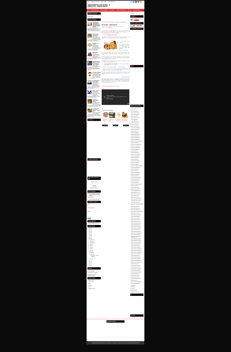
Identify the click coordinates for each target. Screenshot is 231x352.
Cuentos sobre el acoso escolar (136, 211)
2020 (90, 235)
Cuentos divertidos (134, 195)
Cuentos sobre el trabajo (135, 234)
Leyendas (132, 285)
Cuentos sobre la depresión (136, 250)
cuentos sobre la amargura (135, 238)
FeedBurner (96, 187)
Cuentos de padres (134, 175)
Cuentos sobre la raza (135, 273)
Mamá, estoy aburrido (94, 53)
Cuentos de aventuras (134, 139)
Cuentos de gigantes (134, 157)
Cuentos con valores (134, 122)
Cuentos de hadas (134, 159)
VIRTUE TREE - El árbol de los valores (105, 120)
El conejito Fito (133, 280)
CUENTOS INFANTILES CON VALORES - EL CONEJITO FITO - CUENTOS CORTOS (99, 5)
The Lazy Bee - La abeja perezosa (109, 24)
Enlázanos (90, 285)
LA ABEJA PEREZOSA (115, 86)
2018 (90, 238)
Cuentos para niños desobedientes (137, 203)
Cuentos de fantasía (134, 152)
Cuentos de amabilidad (135, 127)
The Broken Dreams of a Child (111, 120)
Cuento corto (133, 109)
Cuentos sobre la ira (134, 263)
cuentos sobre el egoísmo (135, 214)
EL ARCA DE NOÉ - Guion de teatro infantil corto (95, 35)
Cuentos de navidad (134, 169)
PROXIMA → (126, 125)
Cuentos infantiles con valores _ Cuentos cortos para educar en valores (94, 194)
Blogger (97, 199)
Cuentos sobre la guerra (135, 257)
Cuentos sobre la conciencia (136, 248)
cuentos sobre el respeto (135, 231)
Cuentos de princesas (135, 179)
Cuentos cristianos (134, 126)
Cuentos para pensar (134, 208)
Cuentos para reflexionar (135, 209)
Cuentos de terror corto (135, 192)
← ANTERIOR (105, 125)
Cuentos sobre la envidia (135, 253)
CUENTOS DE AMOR (103, 1)
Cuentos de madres (134, 162)
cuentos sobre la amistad (135, 240)
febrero (91, 251)
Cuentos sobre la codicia (135, 247)
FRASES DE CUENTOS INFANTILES (121, 10)
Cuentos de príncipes (134, 180)
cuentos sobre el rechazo (135, 226)
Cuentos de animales (134, 134)
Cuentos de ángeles (134, 132)
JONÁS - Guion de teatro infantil (95, 91)
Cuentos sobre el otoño (135, 221)
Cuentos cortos (133, 124)
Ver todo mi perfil (90, 197)
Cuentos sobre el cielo (135, 213)
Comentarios (110, 27)
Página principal (91, 280)
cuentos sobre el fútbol (135, 218)
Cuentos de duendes (134, 149)
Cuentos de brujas (134, 142)
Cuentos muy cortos (134, 197)
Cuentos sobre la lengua (135, 265)
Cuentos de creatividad (135, 147)
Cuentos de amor (134, 131)
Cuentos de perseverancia (135, 177)
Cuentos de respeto (134, 182)
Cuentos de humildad (134, 160)
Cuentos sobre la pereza (135, 270)
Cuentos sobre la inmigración (136, 262)
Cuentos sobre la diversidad (136, 252)
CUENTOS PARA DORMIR (104, 10)
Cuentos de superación (135, 190)
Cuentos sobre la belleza (135, 243)
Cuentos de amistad (134, 129)
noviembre (92, 239)
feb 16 (92, 252)
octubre (91, 241)
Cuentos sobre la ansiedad (135, 242)
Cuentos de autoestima (135, 137)
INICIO (115, 125)
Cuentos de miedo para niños (136, 165)
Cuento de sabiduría (134, 114)
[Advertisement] (123, 18)
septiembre (92, 242)
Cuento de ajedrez (134, 111)
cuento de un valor (134, 116)
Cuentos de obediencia (135, 172)
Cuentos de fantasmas (135, 154)
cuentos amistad (134, 119)
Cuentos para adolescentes (136, 198)
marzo (91, 250)
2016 (90, 262)
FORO (89, 286)
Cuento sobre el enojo (135, 117)
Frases (89, 283)
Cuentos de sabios (134, 185)
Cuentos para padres (134, 206)
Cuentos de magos (134, 164)
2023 (90, 231)
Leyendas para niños (91, 288)
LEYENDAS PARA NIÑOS (136, 10)
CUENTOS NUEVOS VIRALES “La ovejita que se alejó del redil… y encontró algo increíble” (96, 63)
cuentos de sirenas (134, 187)
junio (91, 245)
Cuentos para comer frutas (135, 200)
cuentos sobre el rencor (135, 229)
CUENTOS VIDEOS (112, 10)
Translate (95, 272)
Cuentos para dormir (134, 202)
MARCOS (132, 286)
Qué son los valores (134, 291)
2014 (90, 265)
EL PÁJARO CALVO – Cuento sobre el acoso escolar (96, 81)
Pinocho (132, 288)
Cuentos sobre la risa (134, 275)
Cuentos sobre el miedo (135, 219)
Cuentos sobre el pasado (135, 223)
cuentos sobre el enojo (135, 216)
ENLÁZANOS (129, 10)
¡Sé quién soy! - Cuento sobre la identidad (95, 100)
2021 (90, 234)
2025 (90, 229)
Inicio (88, 1)
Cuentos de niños (134, 170)
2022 (90, 232)
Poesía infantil (133, 290)
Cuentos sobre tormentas (135, 278)
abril (90, 248)
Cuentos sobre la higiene (135, 258)
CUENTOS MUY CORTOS (111, 1)
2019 (90, 237)
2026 (90, 228)
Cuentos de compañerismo (135, 144)
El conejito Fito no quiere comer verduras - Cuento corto (95, 110)
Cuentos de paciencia (134, 174)
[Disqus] (115, 144)
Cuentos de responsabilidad (136, 184)
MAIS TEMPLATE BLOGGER (134, 342)
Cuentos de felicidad (134, 155)
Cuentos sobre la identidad (135, 260)
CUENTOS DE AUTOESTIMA (95, 1)
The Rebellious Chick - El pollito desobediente (124, 120)
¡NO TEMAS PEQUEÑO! (96, 72)
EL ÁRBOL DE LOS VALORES (95, 44)
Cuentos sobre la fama (135, 255)
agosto (91, 244)
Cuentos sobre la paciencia (135, 268)
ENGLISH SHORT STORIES (95, 10)
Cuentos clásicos (134, 121)
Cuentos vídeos (91, 281)
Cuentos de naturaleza (135, 167)
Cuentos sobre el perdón (135, 224)
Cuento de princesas (134, 112)
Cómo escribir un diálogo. (135, 107)
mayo (91, 247)
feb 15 (92, 254)
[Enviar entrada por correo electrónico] (102, 108)
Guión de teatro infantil (135, 283)
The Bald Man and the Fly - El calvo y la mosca (118, 120)
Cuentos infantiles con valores (93, 223)
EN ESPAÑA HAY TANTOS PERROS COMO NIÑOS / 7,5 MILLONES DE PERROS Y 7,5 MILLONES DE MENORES (96, 24)
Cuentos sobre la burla (135, 245)
